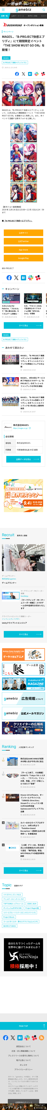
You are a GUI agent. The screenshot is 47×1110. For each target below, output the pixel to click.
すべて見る (23, 325)
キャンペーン (8, 31)
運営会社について (23, 1046)
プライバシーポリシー (23, 1069)
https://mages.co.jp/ (20, 428)
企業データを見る (23, 459)
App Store (23, 249)
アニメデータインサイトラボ (13, 899)
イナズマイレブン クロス (12, 894)
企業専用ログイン (22, 1102)
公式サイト (23, 232)
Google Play (23, 258)
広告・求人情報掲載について (23, 1051)
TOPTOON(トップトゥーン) (13, 903)
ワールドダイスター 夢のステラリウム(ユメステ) (20, 921)
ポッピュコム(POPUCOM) (12, 908)
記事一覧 (4, 16)
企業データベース (17, 16)
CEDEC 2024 (31, 903)
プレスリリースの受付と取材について (23, 1055)
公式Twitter (23, 241)
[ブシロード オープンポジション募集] (23, 24)
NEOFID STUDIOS (9, 926)
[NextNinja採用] (23, 954)
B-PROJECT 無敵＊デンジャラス (15, 62)
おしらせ (23, 1064)
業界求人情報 (32, 16)
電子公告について (23, 1060)
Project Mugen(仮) (32, 908)
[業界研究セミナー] (23, 495)
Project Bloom (8, 917)
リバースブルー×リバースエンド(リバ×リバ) (19, 912)
